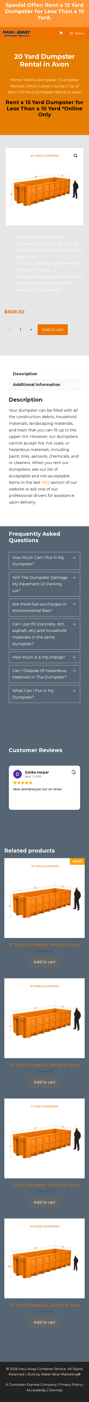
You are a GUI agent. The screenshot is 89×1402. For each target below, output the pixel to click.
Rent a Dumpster (40, 80)
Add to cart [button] (44, 962)
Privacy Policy (71, 1384)
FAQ (45, 482)
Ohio (31, 86)
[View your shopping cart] (61, 33)
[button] (75, 156)
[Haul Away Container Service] (16, 33)
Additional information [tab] (36, 384)
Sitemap (56, 1390)
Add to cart (53, 329)
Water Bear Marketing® (61, 1374)
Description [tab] (25, 374)
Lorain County (52, 86)
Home (15, 80)
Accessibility (37, 1390)
